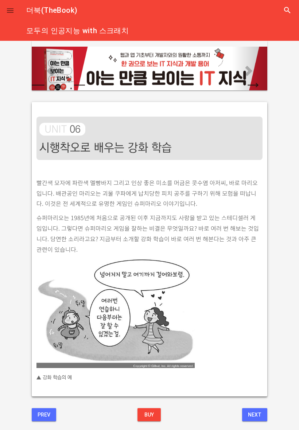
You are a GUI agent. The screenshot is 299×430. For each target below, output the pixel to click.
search (287, 10)
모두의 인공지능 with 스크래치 (77, 30)
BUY (149, 415)
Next (254, 415)
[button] (10, 10)
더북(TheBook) (51, 10)
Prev (44, 415)
